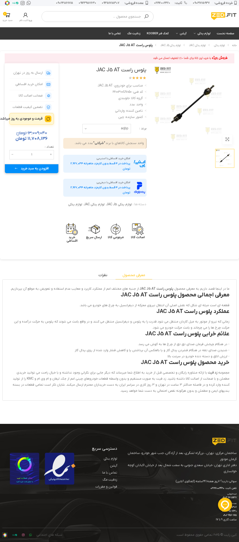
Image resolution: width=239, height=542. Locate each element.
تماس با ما (115, 33)
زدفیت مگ (134, 33)
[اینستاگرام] (22, 3)
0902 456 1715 (230, 515)
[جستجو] (146, 16)
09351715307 (111, 3)
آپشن (183, 33)
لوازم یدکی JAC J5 (170, 45)
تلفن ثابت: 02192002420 (224, 488)
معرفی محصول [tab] (134, 275)
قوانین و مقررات (106, 486)
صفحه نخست (225, 33)
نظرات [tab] (102, 275)
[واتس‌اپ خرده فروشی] (28, 3)
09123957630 (87, 3)
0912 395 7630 (229, 511)
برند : (143, 128)
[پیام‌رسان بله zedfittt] (14, 3)
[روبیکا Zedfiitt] (6, 3)
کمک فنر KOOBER (158, 33)
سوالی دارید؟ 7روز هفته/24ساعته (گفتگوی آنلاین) (206, 481)
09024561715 (64, 3)
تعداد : (49, 147)
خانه (234, 45)
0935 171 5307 (229, 507)
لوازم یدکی (204, 33)
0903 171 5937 (229, 497)
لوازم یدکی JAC (197, 45)
